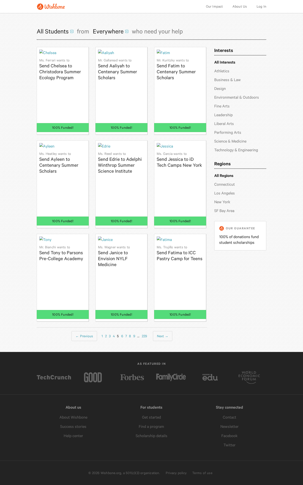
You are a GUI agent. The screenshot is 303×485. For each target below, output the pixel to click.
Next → (162, 336)
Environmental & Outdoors (236, 97)
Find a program (151, 426)
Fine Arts (222, 106)
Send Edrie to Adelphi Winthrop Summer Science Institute (120, 163)
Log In (261, 6)
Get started (151, 417)
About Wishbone (73, 417)
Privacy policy (176, 473)
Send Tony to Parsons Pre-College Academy (61, 253)
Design (220, 88)
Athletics (221, 71)
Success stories (73, 426)
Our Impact (214, 6)
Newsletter (229, 426)
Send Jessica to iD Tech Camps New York (179, 160)
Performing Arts (227, 132)
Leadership (223, 115)
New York (222, 202)
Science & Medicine (230, 141)
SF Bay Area (224, 210)
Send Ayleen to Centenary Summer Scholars (58, 163)
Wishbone (51, 6)
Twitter (229, 445)
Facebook (229, 436)
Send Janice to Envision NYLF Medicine (114, 256)
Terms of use (202, 473)
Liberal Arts (224, 123)
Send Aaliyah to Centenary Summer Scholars (117, 69)
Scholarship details (151, 436)
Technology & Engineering (236, 150)
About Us (239, 6)
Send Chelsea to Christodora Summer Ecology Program (60, 69)
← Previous (84, 336)
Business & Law (227, 80)
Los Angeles (224, 193)
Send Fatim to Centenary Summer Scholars (176, 69)
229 (144, 336)
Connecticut (224, 184)
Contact (229, 417)
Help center (73, 436)
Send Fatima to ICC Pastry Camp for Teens (179, 253)
